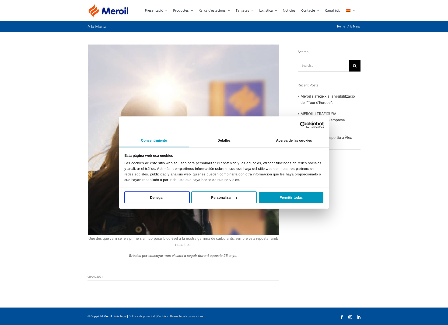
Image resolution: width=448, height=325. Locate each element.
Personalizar (221, 197)
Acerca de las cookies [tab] (294, 140)
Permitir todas (291, 197)
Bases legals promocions (186, 316)
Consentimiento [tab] (154, 140)
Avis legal (120, 316)
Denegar (157, 197)
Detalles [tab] (224, 140)
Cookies (162, 316)
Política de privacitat (142, 316)
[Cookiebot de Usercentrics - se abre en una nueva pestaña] (303, 125)
